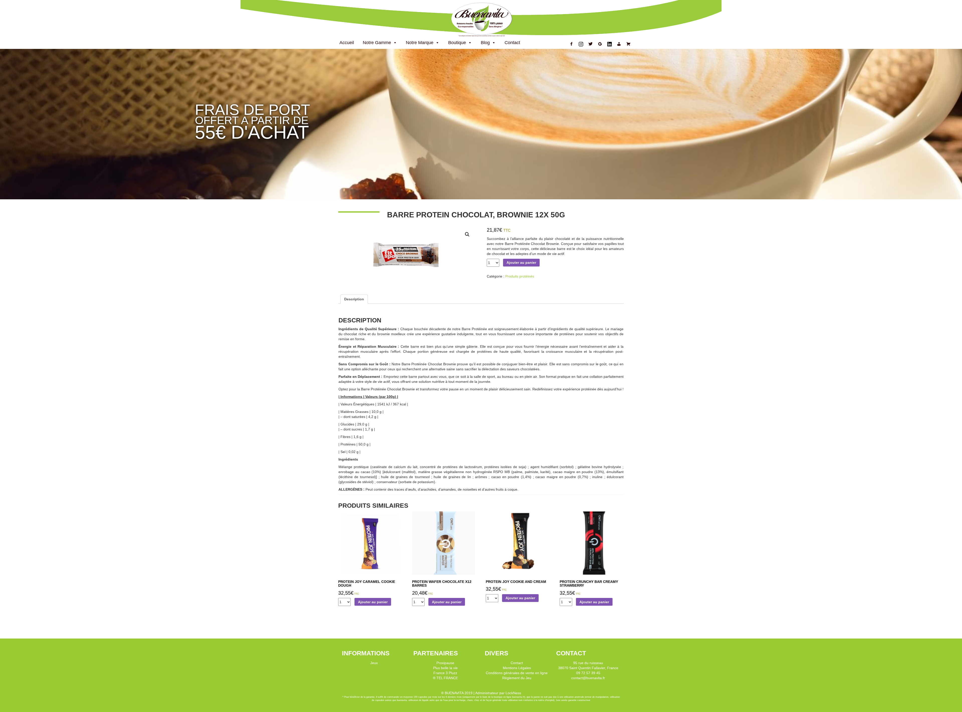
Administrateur (486, 693)
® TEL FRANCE (445, 678)
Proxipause (445, 663)
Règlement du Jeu (516, 678)
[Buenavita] (481, 19)
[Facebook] (571, 44)
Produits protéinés (519, 276)
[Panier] (628, 44)
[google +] (600, 44)
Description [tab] (354, 299)
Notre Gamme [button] (377, 42)
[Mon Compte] (619, 44)
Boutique (457, 42)
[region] (481, 124)
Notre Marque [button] (419, 42)
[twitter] (590, 44)
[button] (467, 234)
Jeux (374, 663)
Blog (485, 42)
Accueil (346, 42)
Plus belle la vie (445, 668)
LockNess (513, 693)
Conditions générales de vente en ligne (517, 673)
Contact (512, 42)
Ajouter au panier (521, 262)
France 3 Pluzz (445, 673)
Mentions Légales (517, 668)
